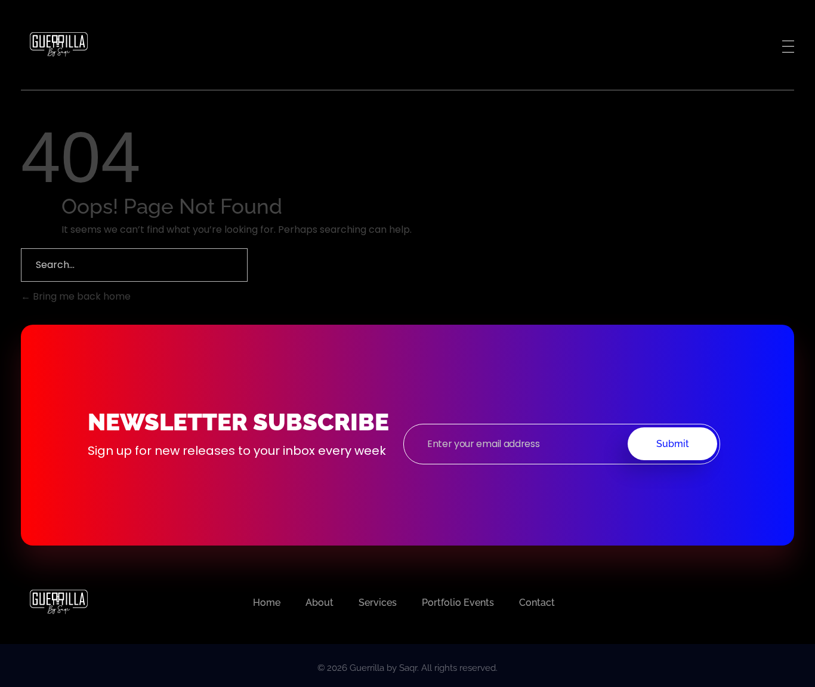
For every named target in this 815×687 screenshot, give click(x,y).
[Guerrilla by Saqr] (58, 44)
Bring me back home (80, 296)
